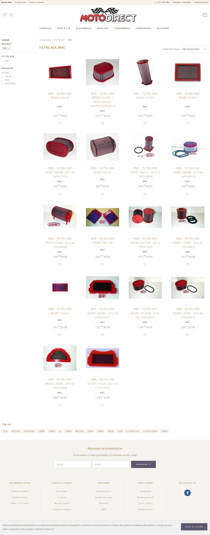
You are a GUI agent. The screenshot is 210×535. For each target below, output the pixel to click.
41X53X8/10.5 (132, 431)
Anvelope (103, 28)
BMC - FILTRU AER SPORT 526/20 (60, 96)
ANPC (103, 509)
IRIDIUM (15, 431)
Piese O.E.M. (64, 28)
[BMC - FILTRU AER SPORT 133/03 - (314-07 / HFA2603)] (59, 358)
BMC (7, 60)
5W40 (90, 431)
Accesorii (163, 28)
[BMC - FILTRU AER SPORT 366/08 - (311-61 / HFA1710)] (59, 146)
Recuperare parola (145, 497)
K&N (7, 79)
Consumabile (122, 28)
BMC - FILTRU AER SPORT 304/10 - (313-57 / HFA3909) (145, 172)
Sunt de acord (194, 526)
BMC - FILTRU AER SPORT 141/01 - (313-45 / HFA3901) (188, 313)
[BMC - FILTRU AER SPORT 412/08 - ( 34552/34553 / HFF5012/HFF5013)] (102, 72)
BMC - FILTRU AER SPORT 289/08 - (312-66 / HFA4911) (188, 172)
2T (60, 431)
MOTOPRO (10, 83)
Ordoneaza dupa (171, 48)
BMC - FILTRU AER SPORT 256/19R (102, 241)
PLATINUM (29, 431)
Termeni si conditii (19, 491)
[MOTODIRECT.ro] (108, 15)
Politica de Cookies (20, 503)
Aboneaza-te (143, 464)
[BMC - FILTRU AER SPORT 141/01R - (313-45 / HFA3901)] (145, 287)
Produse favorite (145, 509)
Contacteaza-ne (201, 2)
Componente (144, 28)
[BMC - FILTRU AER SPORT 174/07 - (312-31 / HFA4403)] (187, 217)
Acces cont (7, 2)
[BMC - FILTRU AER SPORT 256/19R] (102, 217)
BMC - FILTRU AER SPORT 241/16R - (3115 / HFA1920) (145, 243)
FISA (120, 431)
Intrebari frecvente (182, 2)
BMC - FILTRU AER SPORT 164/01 (60, 311)
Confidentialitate (20, 497)
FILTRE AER (60, 40)
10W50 (68, 431)
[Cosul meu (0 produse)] (205, 15)
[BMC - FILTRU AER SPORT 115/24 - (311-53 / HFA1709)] (102, 358)
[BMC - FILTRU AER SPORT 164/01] (59, 287)
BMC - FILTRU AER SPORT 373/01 (188, 96)
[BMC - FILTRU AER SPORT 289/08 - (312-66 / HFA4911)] (187, 146)
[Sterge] (9, 48)
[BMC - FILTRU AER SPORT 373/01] (187, 72)
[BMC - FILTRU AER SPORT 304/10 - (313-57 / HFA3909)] (145, 146)
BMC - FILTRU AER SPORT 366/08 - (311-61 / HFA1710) (60, 172)
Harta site (103, 503)
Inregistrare (20, 2)
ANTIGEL (79, 431)
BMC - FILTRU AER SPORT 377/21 (145, 96)
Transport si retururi (62, 509)
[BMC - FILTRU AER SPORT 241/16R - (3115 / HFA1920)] (145, 217)
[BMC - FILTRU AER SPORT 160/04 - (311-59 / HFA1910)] (102, 287)
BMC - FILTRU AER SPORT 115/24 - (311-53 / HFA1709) (102, 384)
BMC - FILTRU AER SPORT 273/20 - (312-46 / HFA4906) (60, 243)
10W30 (110, 431)
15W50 (52, 431)
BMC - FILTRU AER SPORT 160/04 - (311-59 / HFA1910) (102, 313)
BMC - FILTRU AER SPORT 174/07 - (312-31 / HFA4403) (188, 243)
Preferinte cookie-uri (44, 529)
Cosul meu (62, 497)
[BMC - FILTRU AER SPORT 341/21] (102, 146)
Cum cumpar (62, 491)
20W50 (164, 431)
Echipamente (84, 28)
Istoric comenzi (36, 2)
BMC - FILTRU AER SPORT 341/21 (102, 170)
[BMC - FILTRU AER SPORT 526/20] (59, 72)
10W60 (100, 431)
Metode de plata (61, 503)
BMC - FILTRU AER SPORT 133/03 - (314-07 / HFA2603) (60, 384)
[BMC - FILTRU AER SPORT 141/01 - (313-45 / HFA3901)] (187, 287)
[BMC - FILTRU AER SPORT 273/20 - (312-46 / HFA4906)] (59, 217)
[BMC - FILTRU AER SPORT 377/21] (145, 72)
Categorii (46, 28)
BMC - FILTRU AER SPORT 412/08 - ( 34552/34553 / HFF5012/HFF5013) (102, 100)
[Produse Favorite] (5, 15)
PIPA (5, 431)
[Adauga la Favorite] (60, 123)
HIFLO (8, 76)
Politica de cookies (121, 525)
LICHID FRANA (150, 431)
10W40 (41, 431)
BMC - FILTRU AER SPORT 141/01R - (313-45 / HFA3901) (145, 313)
